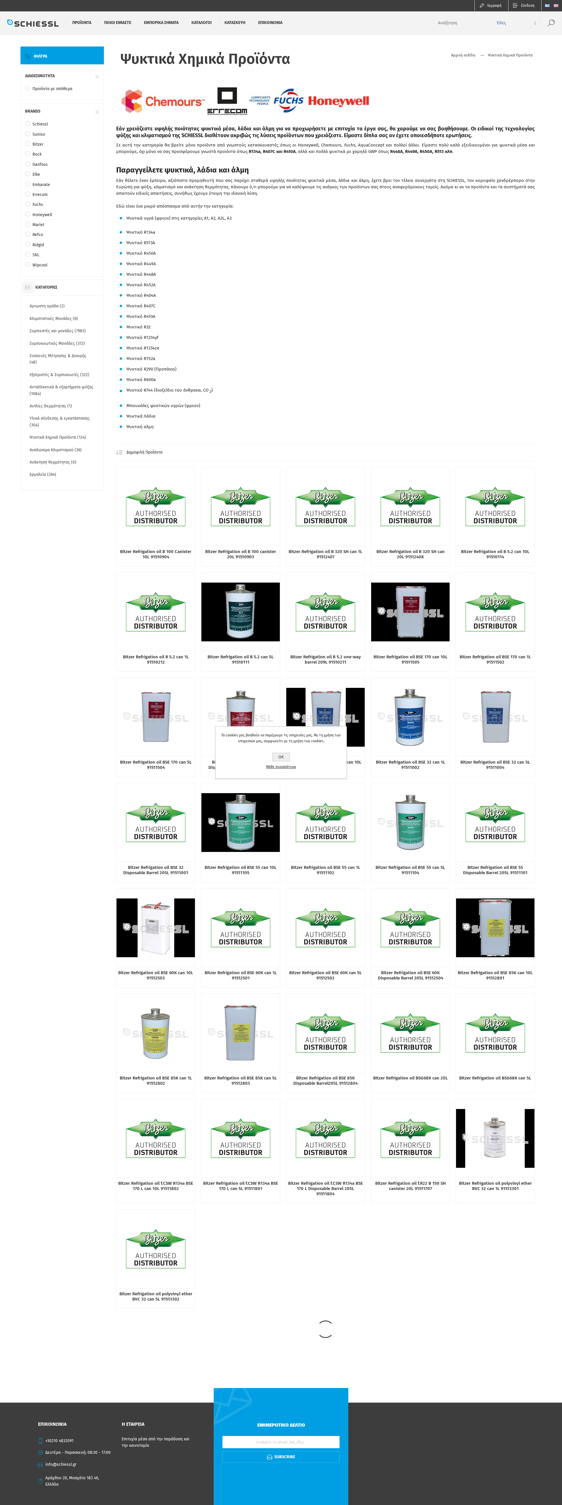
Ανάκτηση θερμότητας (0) (53, 462)
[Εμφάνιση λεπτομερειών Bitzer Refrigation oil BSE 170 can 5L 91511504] (155, 717)
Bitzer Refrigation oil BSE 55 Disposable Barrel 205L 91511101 (495, 870)
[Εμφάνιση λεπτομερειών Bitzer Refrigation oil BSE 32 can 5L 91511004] (495, 717)
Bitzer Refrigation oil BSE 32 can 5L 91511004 (495, 765)
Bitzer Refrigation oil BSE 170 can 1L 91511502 (495, 659)
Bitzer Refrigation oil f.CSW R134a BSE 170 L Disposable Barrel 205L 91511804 (325, 1188)
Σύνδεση (527, 6)
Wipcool (39, 265)
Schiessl (40, 124)
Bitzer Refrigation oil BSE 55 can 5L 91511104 (410, 870)
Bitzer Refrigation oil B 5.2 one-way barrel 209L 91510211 (325, 659)
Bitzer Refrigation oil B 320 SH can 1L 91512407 (325, 554)
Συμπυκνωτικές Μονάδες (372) (57, 343)
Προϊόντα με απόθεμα (52, 88)
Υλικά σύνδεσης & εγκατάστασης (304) (60, 421)
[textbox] (463, 23)
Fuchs (37, 204)
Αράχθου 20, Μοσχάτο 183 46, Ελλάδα (72, 1481)
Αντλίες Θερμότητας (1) (51, 406)
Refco (37, 234)
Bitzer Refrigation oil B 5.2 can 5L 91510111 (241, 659)
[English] (556, 5)
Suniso (38, 134)
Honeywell (42, 214)
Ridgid (38, 244)
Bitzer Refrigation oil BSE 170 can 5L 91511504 (156, 765)
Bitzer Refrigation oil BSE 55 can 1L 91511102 (325, 870)
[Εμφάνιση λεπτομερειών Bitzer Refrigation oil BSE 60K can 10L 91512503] (155, 927)
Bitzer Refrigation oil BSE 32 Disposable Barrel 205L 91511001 (155, 870)
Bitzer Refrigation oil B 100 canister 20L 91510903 (240, 554)
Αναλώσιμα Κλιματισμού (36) (56, 449)
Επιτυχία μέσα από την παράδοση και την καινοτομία (155, 1442)
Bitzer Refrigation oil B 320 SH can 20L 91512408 (410, 554)
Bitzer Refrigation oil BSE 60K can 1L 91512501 (241, 975)
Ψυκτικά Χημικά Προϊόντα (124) (58, 437)
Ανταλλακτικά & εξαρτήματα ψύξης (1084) (61, 390)
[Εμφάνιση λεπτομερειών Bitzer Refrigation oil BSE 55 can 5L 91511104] (410, 822)
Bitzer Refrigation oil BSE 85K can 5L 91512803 (240, 1080)
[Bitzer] (155, 506)
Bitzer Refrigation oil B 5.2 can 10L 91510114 (495, 554)
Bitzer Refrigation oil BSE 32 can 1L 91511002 (410, 765)
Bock (37, 154)
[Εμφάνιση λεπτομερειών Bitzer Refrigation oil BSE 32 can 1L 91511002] (410, 717)
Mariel (38, 224)
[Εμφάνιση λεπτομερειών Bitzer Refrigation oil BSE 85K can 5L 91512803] (240, 1033)
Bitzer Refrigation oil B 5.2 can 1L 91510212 (156, 659)
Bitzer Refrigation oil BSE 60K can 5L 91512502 (325, 975)
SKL (35, 254)
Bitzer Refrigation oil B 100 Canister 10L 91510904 (155, 554)
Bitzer (37, 144)
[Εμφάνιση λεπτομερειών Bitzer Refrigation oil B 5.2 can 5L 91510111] (240, 612)
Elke (36, 174)
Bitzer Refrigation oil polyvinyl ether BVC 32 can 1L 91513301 (495, 1186)
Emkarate (41, 184)
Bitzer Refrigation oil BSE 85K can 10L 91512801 (495, 975)
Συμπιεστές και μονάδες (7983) (58, 330)
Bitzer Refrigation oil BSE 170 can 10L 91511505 (410, 659)
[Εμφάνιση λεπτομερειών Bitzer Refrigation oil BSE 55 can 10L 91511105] (240, 822)
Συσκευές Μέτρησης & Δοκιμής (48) (58, 359)
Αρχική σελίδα (463, 55)
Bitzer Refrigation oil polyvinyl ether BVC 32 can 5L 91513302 (155, 1296)
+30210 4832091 (59, 1440)
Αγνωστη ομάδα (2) (47, 306)
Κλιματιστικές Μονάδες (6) (54, 318)
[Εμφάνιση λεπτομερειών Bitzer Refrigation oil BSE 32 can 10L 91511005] (325, 717)
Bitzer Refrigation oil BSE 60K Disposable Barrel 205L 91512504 (410, 975)
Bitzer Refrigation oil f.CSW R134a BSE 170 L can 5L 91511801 (240, 1186)
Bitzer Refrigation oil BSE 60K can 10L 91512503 (155, 975)
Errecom (40, 194)
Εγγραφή (494, 6)
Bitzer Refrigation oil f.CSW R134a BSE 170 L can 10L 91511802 (155, 1186)
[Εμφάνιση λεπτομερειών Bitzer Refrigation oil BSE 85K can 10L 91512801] (495, 927)
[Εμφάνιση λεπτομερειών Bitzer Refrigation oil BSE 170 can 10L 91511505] (410, 612)
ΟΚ (281, 757)
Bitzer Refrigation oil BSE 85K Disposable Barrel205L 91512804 (325, 1080)
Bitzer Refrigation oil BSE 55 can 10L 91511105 (241, 870)
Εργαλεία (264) (43, 474)
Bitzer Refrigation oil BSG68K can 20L (410, 1078)
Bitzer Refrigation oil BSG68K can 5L (495, 1078)
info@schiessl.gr (60, 1464)
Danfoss (40, 164)
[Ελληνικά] (547, 5)
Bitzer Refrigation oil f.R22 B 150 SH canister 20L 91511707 (410, 1186)
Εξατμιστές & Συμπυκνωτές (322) (59, 374)
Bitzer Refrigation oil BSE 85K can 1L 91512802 (156, 1080)
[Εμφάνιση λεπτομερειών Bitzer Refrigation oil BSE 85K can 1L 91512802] (155, 1033)
